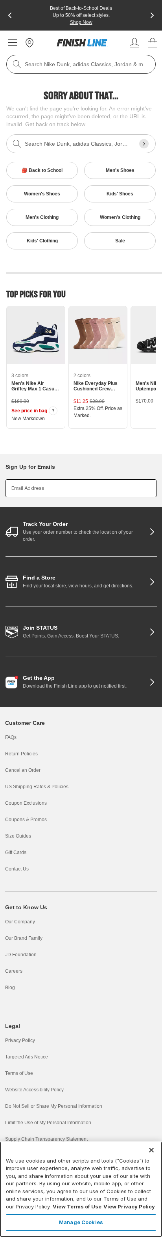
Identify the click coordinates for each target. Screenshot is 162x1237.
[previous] (10, 15)
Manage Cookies (81, 1222)
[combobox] (81, 64)
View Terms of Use (77, 1206)
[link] (82, 43)
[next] (152, 15)
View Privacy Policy (129, 1206)
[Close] (151, 1150)
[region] (81, 1189)
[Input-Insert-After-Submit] (144, 143)
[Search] (17, 64)
